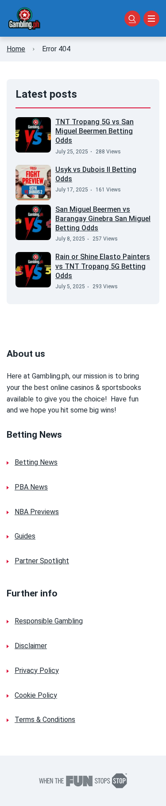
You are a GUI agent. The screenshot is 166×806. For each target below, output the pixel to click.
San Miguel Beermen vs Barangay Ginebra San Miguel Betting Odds (103, 219)
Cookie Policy (36, 695)
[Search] (132, 19)
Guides (25, 536)
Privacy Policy (37, 670)
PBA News (31, 487)
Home (16, 49)
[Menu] (151, 19)
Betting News (36, 462)
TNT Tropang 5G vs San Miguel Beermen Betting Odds (94, 131)
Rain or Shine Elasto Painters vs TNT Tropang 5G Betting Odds (102, 266)
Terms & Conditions (45, 719)
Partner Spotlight (42, 561)
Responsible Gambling (49, 621)
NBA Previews (37, 512)
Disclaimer (31, 646)
